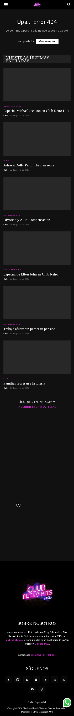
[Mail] (26, 679)
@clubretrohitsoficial (37, 406)
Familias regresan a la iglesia (24, 383)
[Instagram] (17, 679)
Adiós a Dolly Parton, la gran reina (28, 165)
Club (5, 115)
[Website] (54, 679)
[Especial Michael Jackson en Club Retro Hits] (37, 84)
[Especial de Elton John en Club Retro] (37, 248)
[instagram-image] (18, 429)
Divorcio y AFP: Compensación (26, 220)
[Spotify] (36, 679)
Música (6, 160)
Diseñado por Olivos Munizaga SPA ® (37, 712)
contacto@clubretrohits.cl (43, 655)
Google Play (42, 643)
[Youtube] (32, 689)
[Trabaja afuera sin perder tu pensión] (37, 302)
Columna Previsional (11, 215)
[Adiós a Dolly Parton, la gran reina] (37, 139)
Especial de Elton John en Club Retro (30, 274)
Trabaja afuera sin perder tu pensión (29, 329)
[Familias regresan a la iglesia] (37, 357)
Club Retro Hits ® (30, 708)
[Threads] (41, 689)
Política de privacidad (37, 702)
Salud (5, 378)
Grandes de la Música (12, 106)
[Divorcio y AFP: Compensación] (37, 193)
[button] (5, 4)
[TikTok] (45, 679)
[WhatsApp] (64, 679)
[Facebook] (8, 679)
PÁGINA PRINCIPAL (47, 41)
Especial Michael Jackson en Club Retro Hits (36, 111)
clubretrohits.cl (14, 640)
